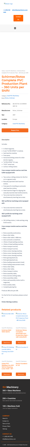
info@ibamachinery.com (20, 10)
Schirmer (12, 98)
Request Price (15, 130)
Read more (7, 342)
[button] (15, 28)
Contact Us (18, 18)
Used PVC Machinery (11, 71)
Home (3, 71)
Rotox (7, 98)
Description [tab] (5, 140)
